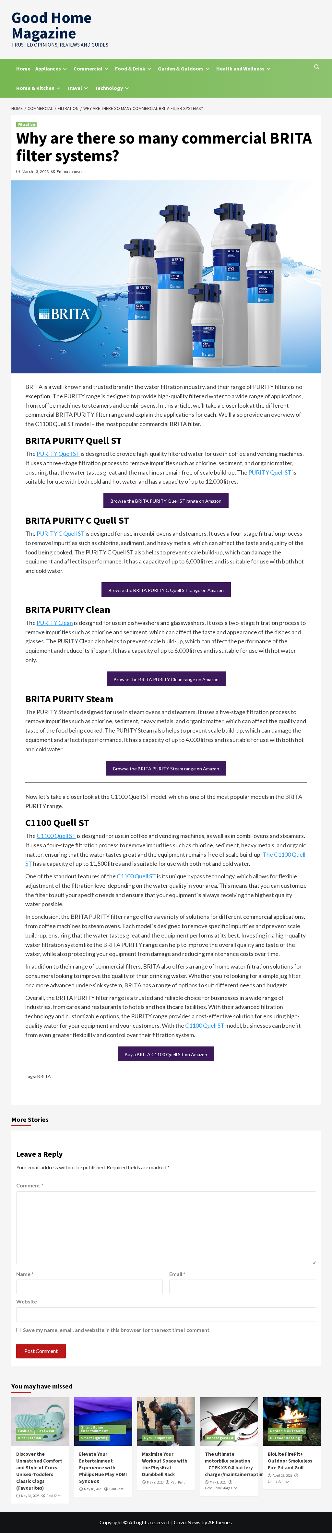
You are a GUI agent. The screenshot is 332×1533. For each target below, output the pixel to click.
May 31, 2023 (30, 1496)
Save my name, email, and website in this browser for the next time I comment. (117, 1330)
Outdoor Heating (285, 1438)
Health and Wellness (240, 68)
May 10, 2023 (93, 1489)
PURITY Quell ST (58, 453)
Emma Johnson (70, 171)
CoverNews (187, 1522)
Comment (29, 1185)
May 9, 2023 (155, 1482)
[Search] (317, 67)
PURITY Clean (55, 622)
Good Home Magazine (51, 25)
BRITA (44, 1076)
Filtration (26, 124)
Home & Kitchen (35, 88)
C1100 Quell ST (56, 835)
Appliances (48, 68)
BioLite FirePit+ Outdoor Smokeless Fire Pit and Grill (290, 1461)
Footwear (45, 1431)
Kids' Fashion (29, 1438)
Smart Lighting (94, 1438)
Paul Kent (53, 1496)
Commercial (88, 68)
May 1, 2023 (218, 1482)
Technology (109, 88)
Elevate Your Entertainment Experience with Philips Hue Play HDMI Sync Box (103, 1467)
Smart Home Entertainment (94, 1429)
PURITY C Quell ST (61, 533)
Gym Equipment (158, 1438)
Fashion (25, 1431)
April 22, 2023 (282, 1475)
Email (177, 1274)
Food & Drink (130, 68)
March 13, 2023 (35, 171)
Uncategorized (220, 1438)
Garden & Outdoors (181, 68)
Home (23, 68)
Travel (74, 88)
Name (25, 1274)
